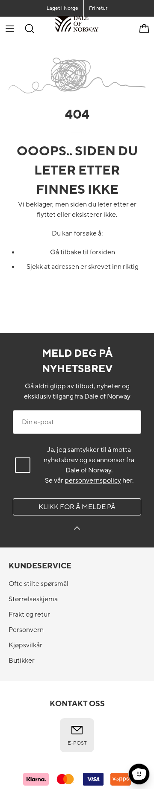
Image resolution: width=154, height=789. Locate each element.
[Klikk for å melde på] (77, 529)
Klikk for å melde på (77, 507)
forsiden (102, 252)
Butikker (22, 660)
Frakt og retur (29, 614)
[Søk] (29, 29)
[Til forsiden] (98, 28)
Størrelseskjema (33, 599)
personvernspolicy (93, 480)
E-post (77, 743)
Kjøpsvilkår (25, 645)
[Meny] (10, 29)
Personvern (26, 630)
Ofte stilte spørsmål (38, 583)
